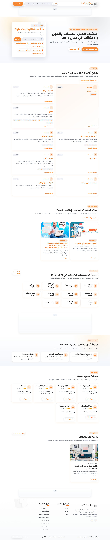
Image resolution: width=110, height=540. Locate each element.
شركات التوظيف (47, 136)
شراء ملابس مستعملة (89, 136)
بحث (16, 39)
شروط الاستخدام (52, 537)
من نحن (67, 508)
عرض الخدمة (93, 258)
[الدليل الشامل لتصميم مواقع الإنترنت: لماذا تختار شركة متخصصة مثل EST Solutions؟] (55, 230)
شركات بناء (93, 158)
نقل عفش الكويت (45, 520)
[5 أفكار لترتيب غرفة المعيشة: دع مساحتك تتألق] (84, 452)
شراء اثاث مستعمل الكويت (43, 517)
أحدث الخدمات (73, 49)
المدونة (38, 4)
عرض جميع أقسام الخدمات (89, 80)
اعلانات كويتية (93, 94)
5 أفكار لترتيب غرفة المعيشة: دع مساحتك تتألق (85, 467)
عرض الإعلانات (90, 399)
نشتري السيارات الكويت (44, 514)
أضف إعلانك (17, 4)
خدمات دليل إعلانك (45, 508)
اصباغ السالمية (42, 120)
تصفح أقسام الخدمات (88, 49)
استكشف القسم (92, 126)
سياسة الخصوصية (60, 537)
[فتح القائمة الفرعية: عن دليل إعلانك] (26, 4)
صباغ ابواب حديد (26, 120)
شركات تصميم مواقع (89, 182)
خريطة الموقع (44, 537)
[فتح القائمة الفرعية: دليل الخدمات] (43, 4)
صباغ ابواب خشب (17, 120)
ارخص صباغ (49, 120)
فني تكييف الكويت (45, 526)
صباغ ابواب (34, 120)
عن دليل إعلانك (31, 4)
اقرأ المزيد (93, 479)
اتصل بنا (67, 511)
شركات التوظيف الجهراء (47, 145)
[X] (91, 520)
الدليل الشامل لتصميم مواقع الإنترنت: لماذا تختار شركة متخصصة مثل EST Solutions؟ (56, 245)
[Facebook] (95, 520)
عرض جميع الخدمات (90, 217)
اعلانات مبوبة (92, 91)
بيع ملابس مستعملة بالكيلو (90, 145)
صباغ (51, 111)
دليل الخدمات (47, 4)
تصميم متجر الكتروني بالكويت (86, 243)
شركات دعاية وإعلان (45, 182)
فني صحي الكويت (45, 523)
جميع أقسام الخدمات (44, 511)
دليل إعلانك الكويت (87, 2)
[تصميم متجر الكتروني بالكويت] (84, 230)
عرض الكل (18, 272)
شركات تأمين (48, 158)
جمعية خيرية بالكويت (44, 530)
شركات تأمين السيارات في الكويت (45, 169)
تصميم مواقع (48, 90)
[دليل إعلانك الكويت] (95, 506)
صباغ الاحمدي (49, 123)
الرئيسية (55, 4)
